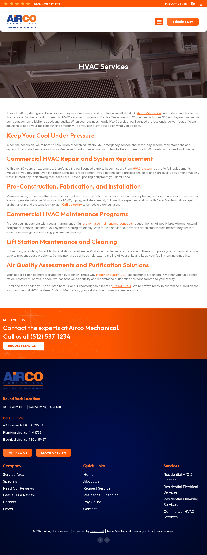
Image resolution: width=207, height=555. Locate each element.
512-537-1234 (121, 286)
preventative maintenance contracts (108, 223)
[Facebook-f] (100, 540)
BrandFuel (97, 531)
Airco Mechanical (149, 113)
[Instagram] (107, 540)
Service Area (164, 531)
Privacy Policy (143, 531)
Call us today (72, 204)
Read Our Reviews (47, 3)
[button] (159, 22)
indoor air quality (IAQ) (111, 275)
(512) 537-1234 (50, 336)
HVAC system (142, 168)
